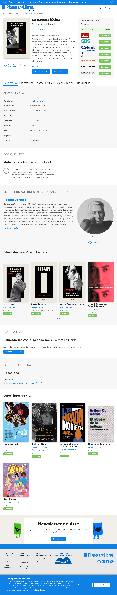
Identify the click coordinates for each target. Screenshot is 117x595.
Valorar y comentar (14, 352)
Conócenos (24, 559)
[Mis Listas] (104, 8)
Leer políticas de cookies (38, 590)
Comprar (105, 36)
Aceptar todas (102, 585)
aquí (84, 2)
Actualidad (92, 312)
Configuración (84, 585)
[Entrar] (108, 8)
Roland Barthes (14, 199)
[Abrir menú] (113, 7)
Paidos (32, 125)
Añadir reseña (60, 71)
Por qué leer (26, 83)
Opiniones (50, 83)
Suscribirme (58, 539)
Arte (31, 101)
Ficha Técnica (10, 83)
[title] (99, 556)
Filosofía (63, 310)
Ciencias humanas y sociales (42, 310)
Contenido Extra (66, 83)
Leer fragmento (41, 71)
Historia (6, 310)
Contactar (24, 563)
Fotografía (38, 101)
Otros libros (83, 83)
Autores (39, 83)
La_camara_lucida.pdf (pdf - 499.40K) (22, 383)
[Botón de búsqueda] (100, 8)
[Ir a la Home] (4, 13)
